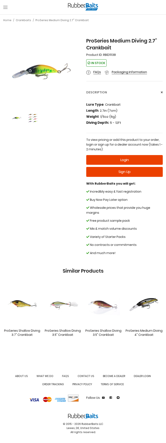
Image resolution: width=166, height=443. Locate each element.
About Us (21, 376)
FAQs (97, 72)
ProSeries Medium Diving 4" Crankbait (144, 332)
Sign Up (124, 171)
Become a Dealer (114, 376)
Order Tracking (53, 384)
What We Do (45, 376)
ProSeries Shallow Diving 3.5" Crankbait (63, 332)
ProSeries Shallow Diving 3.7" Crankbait (22, 332)
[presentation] (7, 71)
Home (7, 20)
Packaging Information (129, 72)
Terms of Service (112, 384)
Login (124, 159)
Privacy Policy (82, 384)
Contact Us (86, 376)
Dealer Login (142, 376)
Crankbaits (23, 20)
